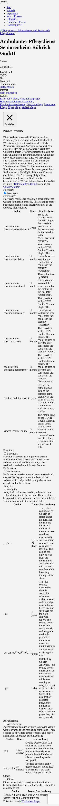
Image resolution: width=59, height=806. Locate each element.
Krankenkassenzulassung (13, 104)
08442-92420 (7, 87)
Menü (4, 1)
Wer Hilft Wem (14, 16)
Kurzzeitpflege (35, 104)
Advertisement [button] (10, 720)
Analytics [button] (8, 486)
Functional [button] (8, 450)
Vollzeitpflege (29, 107)
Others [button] (6, 776)
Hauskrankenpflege (30, 98)
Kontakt (11, 10)
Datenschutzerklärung (25, 184)
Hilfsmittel (12, 19)
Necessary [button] (8, 189)
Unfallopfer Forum (16, 22)
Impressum (12, 13)
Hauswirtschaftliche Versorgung (16, 101)
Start (9, 7)
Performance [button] (9, 468)
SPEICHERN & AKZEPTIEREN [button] (21, 798)
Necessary (12, 193)
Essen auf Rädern (9, 98)
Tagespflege (14, 107)
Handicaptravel (14, 25)
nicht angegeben (8, 92)
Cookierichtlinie (11, 186)
